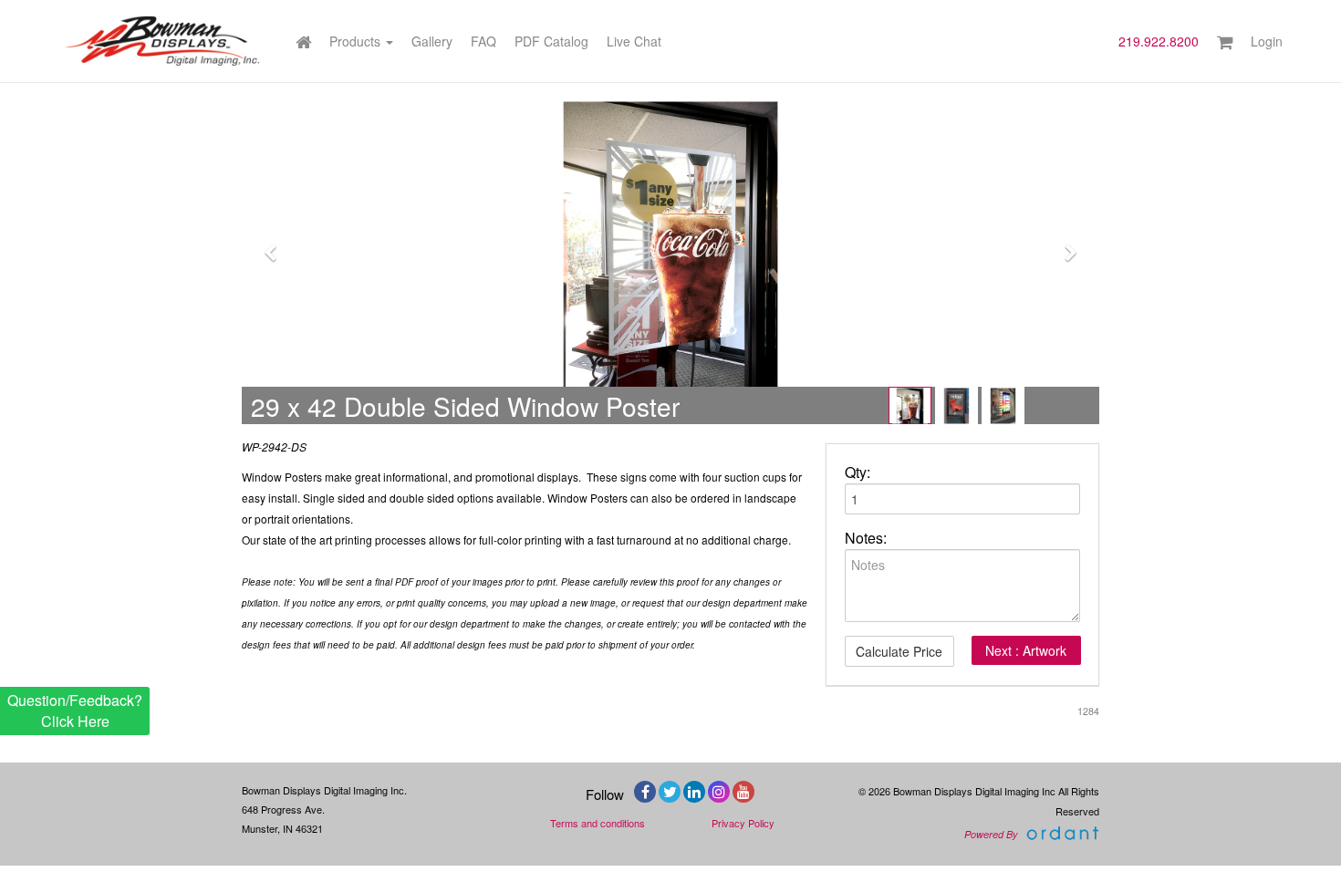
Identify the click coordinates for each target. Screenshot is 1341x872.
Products (356, 41)
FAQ (483, 41)
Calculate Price (899, 651)
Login (1267, 41)
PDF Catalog (551, 41)
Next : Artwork (1025, 650)
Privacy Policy (743, 822)
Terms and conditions (597, 822)
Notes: (866, 538)
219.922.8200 (1158, 41)
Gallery (431, 41)
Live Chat (634, 41)
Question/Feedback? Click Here (74, 710)
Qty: (857, 472)
